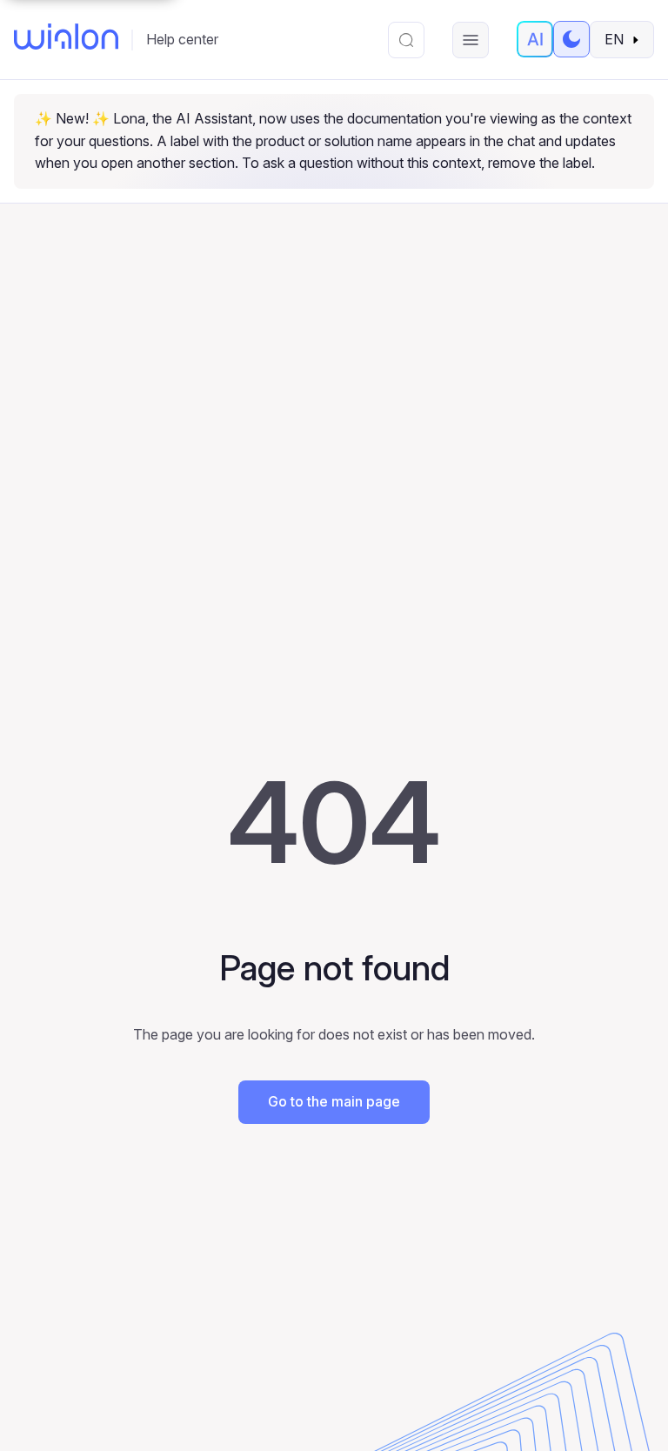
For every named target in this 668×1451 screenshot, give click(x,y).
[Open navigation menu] (470, 40)
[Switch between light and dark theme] (571, 39)
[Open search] (406, 40)
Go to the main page (334, 1101)
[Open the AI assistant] (535, 39)
